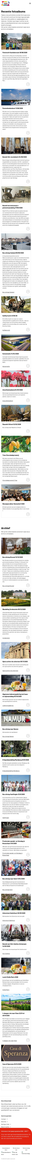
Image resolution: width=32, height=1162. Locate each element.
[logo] (5, 3)
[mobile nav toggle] (29, 3)
